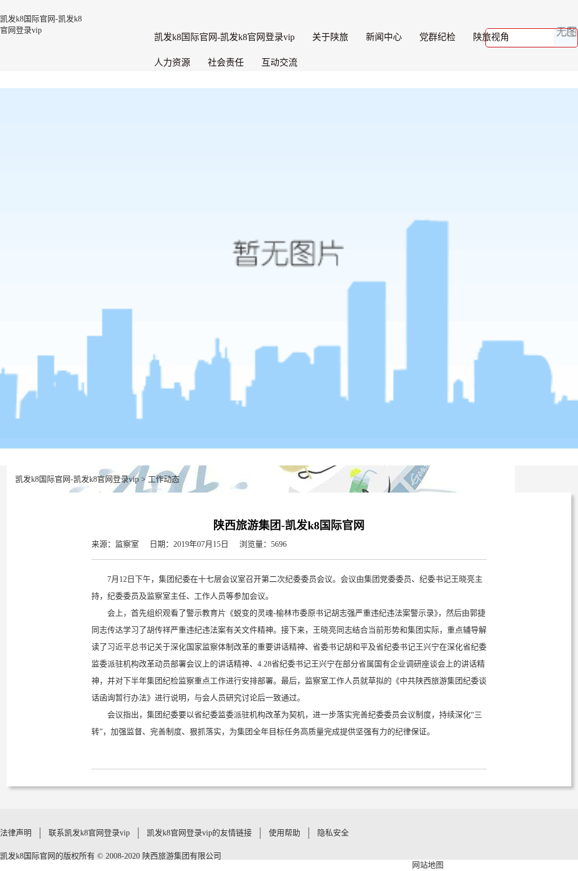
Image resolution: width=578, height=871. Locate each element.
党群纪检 (437, 37)
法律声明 (16, 833)
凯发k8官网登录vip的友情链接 (199, 833)
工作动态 (163, 479)
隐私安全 (333, 833)
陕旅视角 (491, 37)
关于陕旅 (330, 37)
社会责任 (226, 62)
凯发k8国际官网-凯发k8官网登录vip (224, 37)
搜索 (565, 38)
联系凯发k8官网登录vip (89, 833)
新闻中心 (384, 37)
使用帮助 (284, 833)
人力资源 (172, 62)
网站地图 (428, 865)
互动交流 (279, 62)
